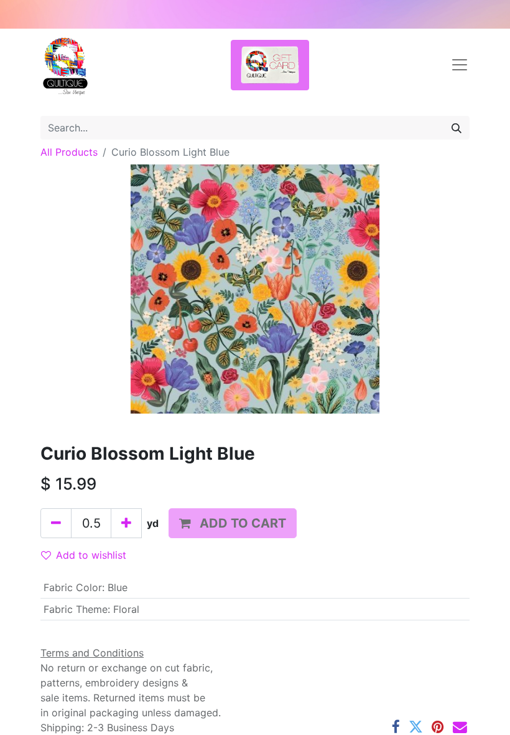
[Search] (456, 128)
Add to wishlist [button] (91, 555)
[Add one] (126, 523)
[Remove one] (56, 523)
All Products (69, 152)
